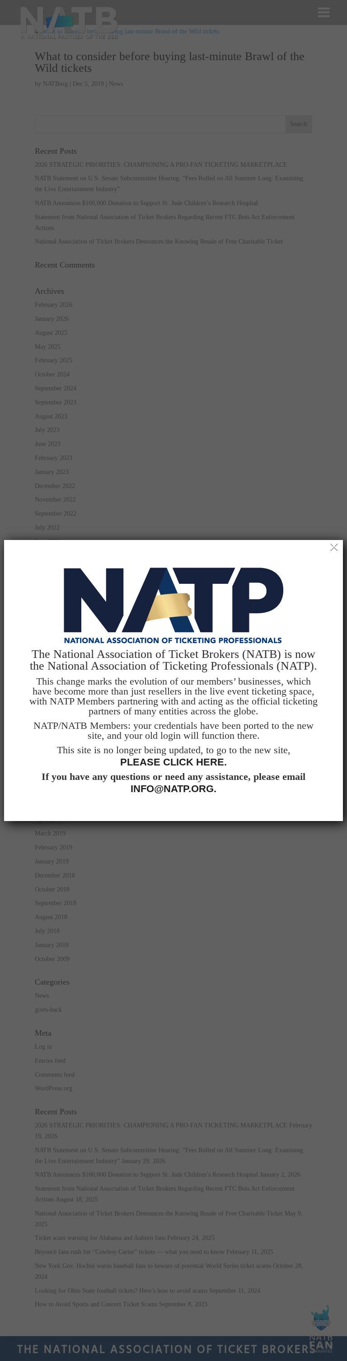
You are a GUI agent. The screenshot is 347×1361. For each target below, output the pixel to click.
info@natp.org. (173, 789)
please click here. (173, 762)
